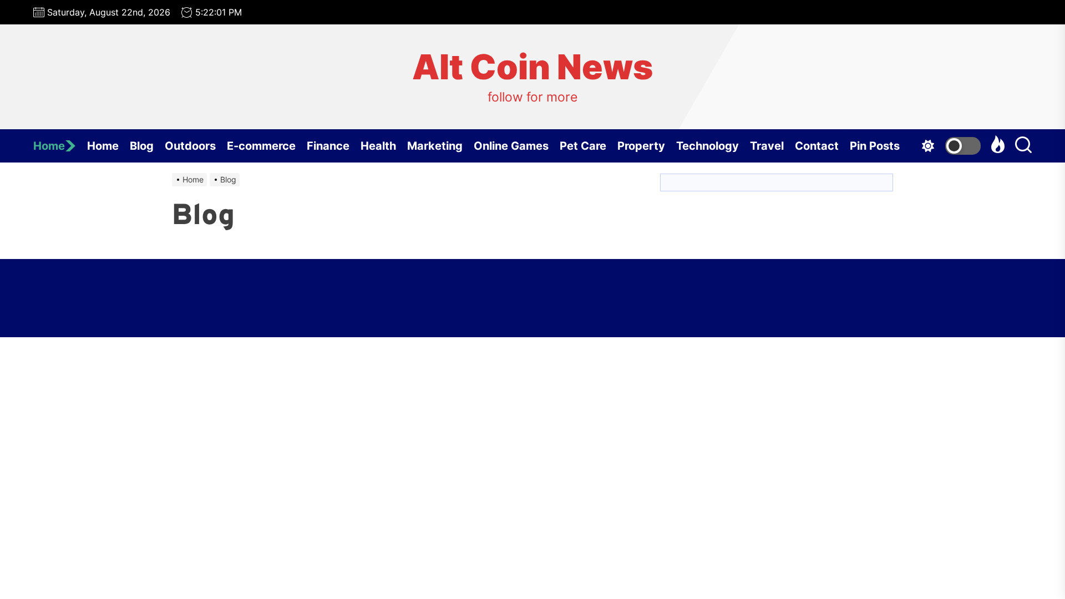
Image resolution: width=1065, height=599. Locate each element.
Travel (767, 146)
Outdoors (190, 146)
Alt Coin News (532, 67)
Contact (817, 146)
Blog (142, 146)
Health (378, 146)
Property (641, 146)
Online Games (511, 146)
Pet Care (583, 146)
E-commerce (261, 146)
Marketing (435, 146)
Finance (328, 146)
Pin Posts (875, 146)
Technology (707, 146)
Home (49, 146)
